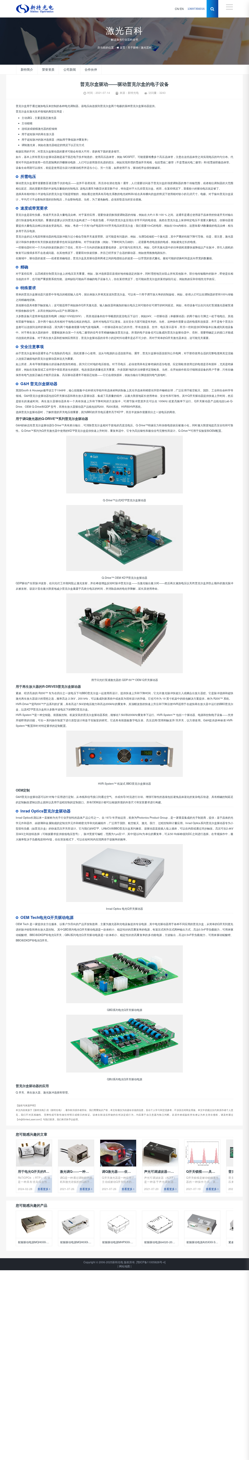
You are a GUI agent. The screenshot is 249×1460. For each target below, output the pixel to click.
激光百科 (146, 46)
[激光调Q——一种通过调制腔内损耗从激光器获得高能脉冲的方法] (76, 1153)
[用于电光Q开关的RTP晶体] (34, 1153)
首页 (122, 46)
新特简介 (26, 69)
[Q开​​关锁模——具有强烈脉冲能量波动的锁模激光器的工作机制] (202, 1153)
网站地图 (124, 1266)
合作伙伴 (85, 69)
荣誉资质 (45, 69)
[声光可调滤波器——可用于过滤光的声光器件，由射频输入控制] (160, 1153)
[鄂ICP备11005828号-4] (151, 1262)
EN (182, 9)
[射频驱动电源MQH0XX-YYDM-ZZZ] (34, 1224)
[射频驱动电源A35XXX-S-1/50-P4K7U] (160, 1224)
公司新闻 (65, 69)
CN (177, 9)
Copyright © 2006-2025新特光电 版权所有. (109, 1262)
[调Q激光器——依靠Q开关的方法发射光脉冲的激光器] (118, 1153)
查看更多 (43, 1189)
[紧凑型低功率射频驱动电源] (202, 1224)
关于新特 (133, 46)
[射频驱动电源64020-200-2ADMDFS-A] (118, 1224)
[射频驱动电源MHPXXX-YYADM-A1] (76, 1224)
